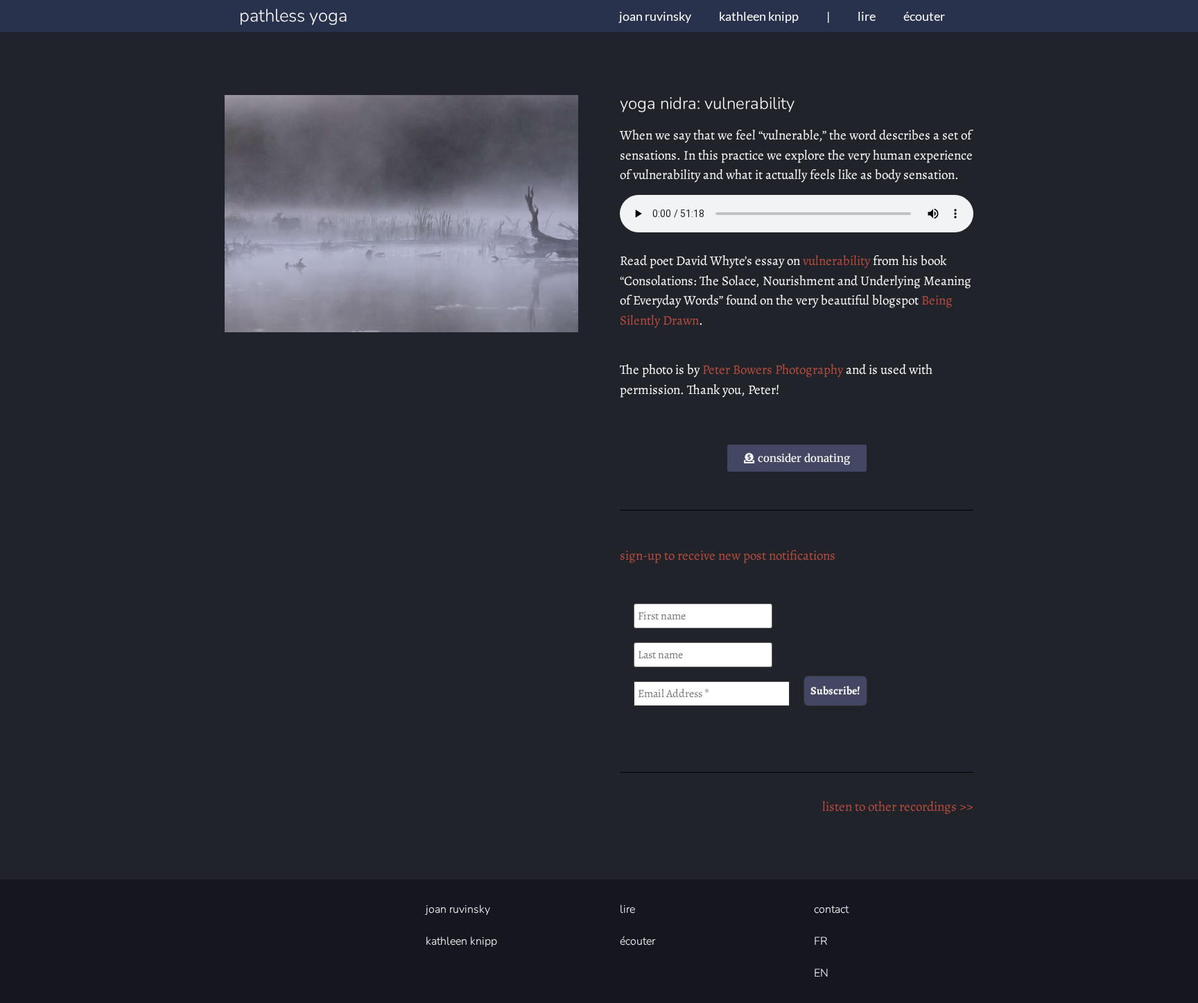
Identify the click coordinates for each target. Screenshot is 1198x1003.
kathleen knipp (759, 16)
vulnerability (836, 261)
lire (867, 16)
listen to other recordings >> (897, 807)
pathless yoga (293, 15)
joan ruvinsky (655, 16)
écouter (924, 16)
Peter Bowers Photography (772, 370)
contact (831, 909)
